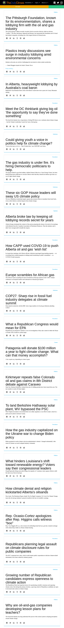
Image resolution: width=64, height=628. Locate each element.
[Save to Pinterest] (20, 38)
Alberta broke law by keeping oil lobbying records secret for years (30, 218)
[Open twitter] (58, 3)
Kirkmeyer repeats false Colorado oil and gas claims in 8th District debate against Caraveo (30, 380)
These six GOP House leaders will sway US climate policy (31, 194)
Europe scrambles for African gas (30, 275)
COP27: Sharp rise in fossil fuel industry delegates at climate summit (29, 299)
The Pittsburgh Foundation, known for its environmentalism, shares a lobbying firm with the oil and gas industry (31, 23)
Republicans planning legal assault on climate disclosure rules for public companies (31, 547)
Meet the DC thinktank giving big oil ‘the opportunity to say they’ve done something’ (32, 112)
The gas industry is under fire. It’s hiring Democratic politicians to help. (30, 166)
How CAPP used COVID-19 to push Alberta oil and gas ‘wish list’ (32, 247)
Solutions (55, 134)
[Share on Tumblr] (17, 38)
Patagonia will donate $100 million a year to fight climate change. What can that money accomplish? (32, 351)
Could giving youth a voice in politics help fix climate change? (29, 141)
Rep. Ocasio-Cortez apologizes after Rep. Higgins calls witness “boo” (29, 519)
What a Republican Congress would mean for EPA (32, 326)
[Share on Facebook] (7, 38)
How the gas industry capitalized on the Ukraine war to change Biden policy (32, 433)
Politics (56, 45)
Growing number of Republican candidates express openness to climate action (29, 578)
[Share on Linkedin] (13, 38)
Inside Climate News (27, 65)
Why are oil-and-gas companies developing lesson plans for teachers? (29, 608)
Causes (56, 342)
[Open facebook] (55, 3)
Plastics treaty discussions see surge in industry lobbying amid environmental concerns (28, 54)
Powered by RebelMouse (58, 4)
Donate (17, 7)
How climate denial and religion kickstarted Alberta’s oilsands (28, 490)
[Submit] (61, 10)
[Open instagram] (61, 3)
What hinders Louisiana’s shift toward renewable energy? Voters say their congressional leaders (30, 464)
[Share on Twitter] (10, 38)
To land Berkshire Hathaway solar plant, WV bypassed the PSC (30, 407)
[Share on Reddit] (24, 38)
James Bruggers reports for (14, 65)
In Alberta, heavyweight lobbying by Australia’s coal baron (32, 86)
